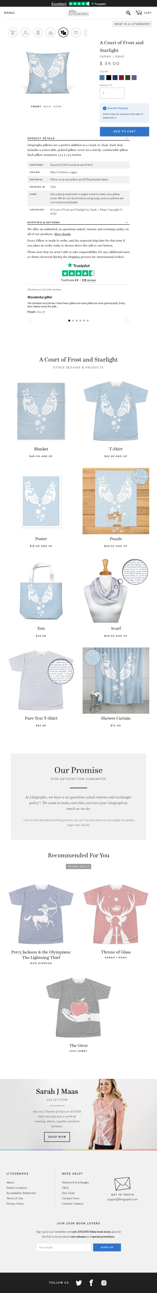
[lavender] (134, 78)
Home (58, 106)
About (10, 1182)
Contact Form (70, 1198)
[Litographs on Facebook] (91, 1283)
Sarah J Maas (112, 56)
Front (36, 106)
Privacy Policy (15, 1203)
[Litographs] (78, 13)
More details (62, 234)
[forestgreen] (128, 78)
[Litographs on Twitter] (79, 1283)
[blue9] (102, 78)
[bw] (109, 78)
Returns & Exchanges (75, 1182)
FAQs (65, 1187)
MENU (9, 13)
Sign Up (107, 1247)
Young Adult (79, 866)
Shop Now (57, 1136)
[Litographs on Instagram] (104, 1283)
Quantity (106, 85)
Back (48, 106)
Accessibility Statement (21, 1193)
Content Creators (72, 1203)
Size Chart (68, 1193)
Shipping (43, 222)
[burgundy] (121, 78)
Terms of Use (15, 1198)
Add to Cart (124, 131)
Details (41, 138)
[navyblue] (115, 78)
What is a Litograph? (132, 24)
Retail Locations (17, 1187)
